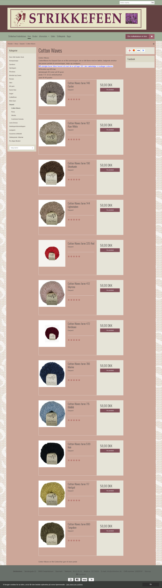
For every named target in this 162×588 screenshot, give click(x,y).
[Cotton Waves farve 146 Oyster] (52, 93)
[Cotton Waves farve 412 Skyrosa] (52, 293)
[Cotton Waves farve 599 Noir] (52, 454)
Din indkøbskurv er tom (137, 36)
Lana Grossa (13, 123)
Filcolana (12, 72)
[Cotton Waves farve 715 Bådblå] (52, 413)
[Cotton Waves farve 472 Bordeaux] (52, 333)
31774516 (95, 571)
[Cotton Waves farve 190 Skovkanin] (52, 173)
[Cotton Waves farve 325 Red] (52, 253)
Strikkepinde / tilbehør (16, 137)
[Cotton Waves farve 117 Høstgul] (52, 494)
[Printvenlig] (154, 44)
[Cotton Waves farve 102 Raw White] (52, 133)
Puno (13, 112)
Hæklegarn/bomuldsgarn (17, 126)
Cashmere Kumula (17, 119)
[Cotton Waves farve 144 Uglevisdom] (52, 213)
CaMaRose (13, 97)
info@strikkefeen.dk (114, 571)
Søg (152, 2)
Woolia (13, 115)
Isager (11, 93)
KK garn (11, 86)
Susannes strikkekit (15, 134)
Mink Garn (12, 101)
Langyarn (12, 130)
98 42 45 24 (77, 571)
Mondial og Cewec (15, 75)
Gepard (11, 104)
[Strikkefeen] (81, 19)
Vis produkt (110, 90)
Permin (11, 79)
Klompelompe (13, 61)
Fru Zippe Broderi (15, 141)
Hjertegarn (12, 68)
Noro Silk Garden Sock (16, 57)
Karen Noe (12, 90)
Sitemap (148, 571)
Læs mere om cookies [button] (74, 584)
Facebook (82, 574)
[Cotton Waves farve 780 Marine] (52, 373)
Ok (151, 584)
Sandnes (12, 64)
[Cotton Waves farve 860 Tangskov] (52, 534)
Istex (10, 83)
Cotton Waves (15, 108)
